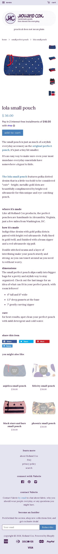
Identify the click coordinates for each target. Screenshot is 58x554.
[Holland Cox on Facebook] (22, 482)
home (4, 39)
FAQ (29, 460)
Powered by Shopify (44, 535)
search (29, 468)
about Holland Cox (29, 456)
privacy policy (29, 464)
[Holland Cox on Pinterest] (29, 482)
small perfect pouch (20, 39)
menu (8, 2)
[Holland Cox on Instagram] (35, 482)
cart (53, 2)
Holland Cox (28, 535)
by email (22, 497)
